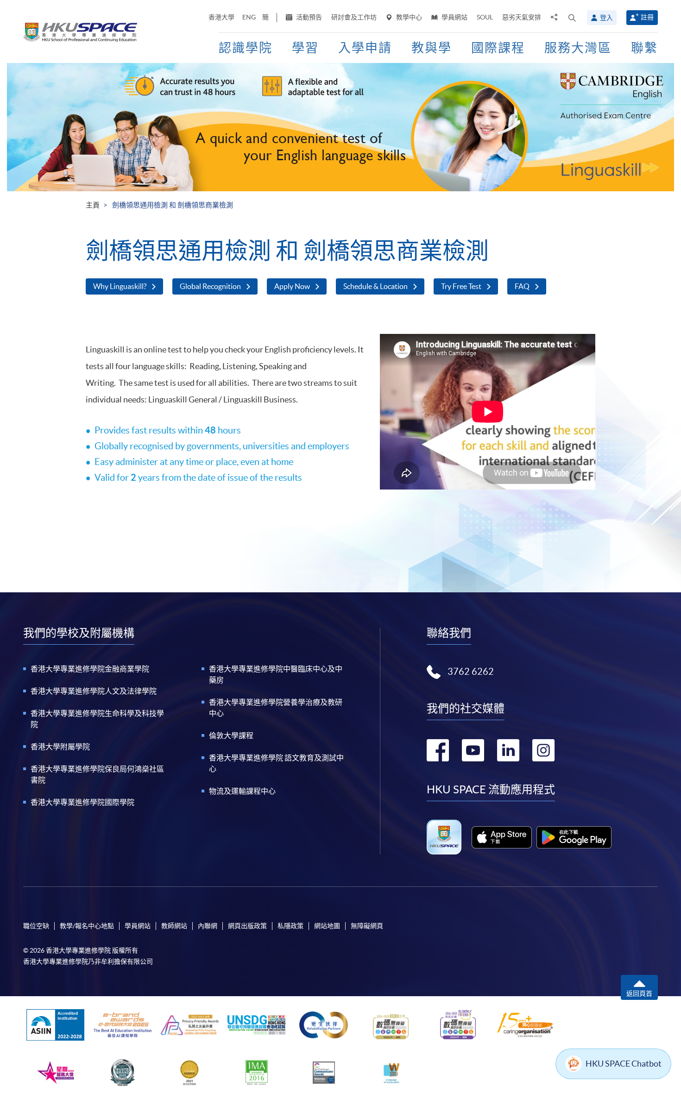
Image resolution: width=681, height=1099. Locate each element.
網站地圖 (327, 925)
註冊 (647, 17)
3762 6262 (471, 671)
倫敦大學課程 (231, 735)
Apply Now (292, 286)
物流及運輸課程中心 (242, 791)
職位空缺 (36, 925)
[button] (572, 18)
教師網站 (174, 925)
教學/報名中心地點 (87, 925)
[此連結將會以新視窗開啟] (502, 837)
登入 (606, 17)
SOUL (485, 17)
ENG (249, 17)
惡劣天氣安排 (521, 17)
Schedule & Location (375, 286)
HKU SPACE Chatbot (624, 1063)
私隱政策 (290, 925)
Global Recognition (210, 286)
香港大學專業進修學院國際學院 (82, 802)
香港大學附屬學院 (60, 746)
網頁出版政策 (247, 925)
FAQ (522, 286)
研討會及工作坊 (354, 17)
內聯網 (207, 925)
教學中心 (408, 17)
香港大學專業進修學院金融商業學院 (90, 669)
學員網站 (453, 17)
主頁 (93, 205)
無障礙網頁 (367, 925)
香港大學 (221, 17)
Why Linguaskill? (119, 286)
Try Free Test (461, 286)
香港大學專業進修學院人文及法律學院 (94, 691)
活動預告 (308, 17)
